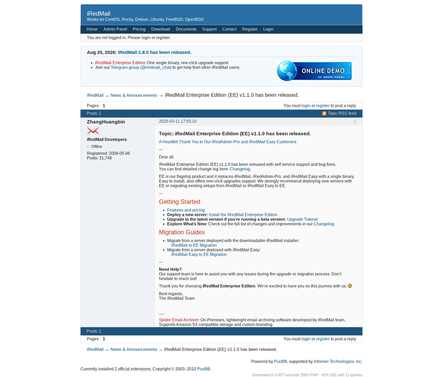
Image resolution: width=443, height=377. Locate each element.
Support (209, 29)
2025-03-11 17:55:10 (178, 121)
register (323, 105)
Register (250, 29)
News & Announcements (133, 95)
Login (268, 29)
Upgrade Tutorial (302, 219)
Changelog (240, 169)
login (305, 105)
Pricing (139, 29)
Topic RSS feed (342, 113)
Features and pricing (186, 210)
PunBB (280, 361)
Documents (186, 29)
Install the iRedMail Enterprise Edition (243, 214)
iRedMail (98, 13)
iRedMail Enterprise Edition (120, 63)
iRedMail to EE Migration (194, 245)
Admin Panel (115, 29)
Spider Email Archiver (178, 320)
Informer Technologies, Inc (337, 361)
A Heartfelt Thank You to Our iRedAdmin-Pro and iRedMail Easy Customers (227, 142)
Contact (229, 29)
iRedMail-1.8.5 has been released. (154, 52)
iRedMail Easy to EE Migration (199, 254)
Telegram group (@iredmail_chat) (141, 67)
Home (92, 29)
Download (160, 29)
